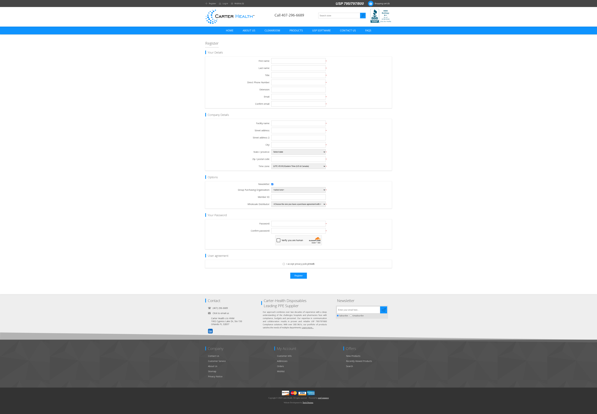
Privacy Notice (215, 376)
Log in (225, 3)
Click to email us (221, 313)
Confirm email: (262, 104)
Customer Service (217, 361)
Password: (264, 223)
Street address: (262, 130)
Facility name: (263, 123)
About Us (212, 366)
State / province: (261, 152)
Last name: (264, 68)
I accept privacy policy (297, 263)
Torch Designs (308, 403)
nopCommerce (323, 398)
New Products (353, 355)
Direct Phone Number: (258, 82)
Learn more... (308, 327)
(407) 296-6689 (220, 308)
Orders (280, 366)
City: (268, 145)
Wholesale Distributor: (259, 204)
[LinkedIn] (210, 331)
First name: (264, 61)
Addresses (282, 361)
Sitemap (212, 371)
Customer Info (284, 355)
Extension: (264, 89)
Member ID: (264, 197)
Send (383, 309)
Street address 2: (261, 137)
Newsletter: (264, 184)
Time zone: (264, 166)
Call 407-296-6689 (289, 15)
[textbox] (339, 15)
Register (212, 3)
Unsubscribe (358, 315)
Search (363, 15)
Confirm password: (260, 231)
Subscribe (343, 315)
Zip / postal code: (261, 159)
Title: (267, 75)
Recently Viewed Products (359, 361)
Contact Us (213, 355)
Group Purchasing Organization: (254, 190)
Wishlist (281, 371)
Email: (267, 96)
